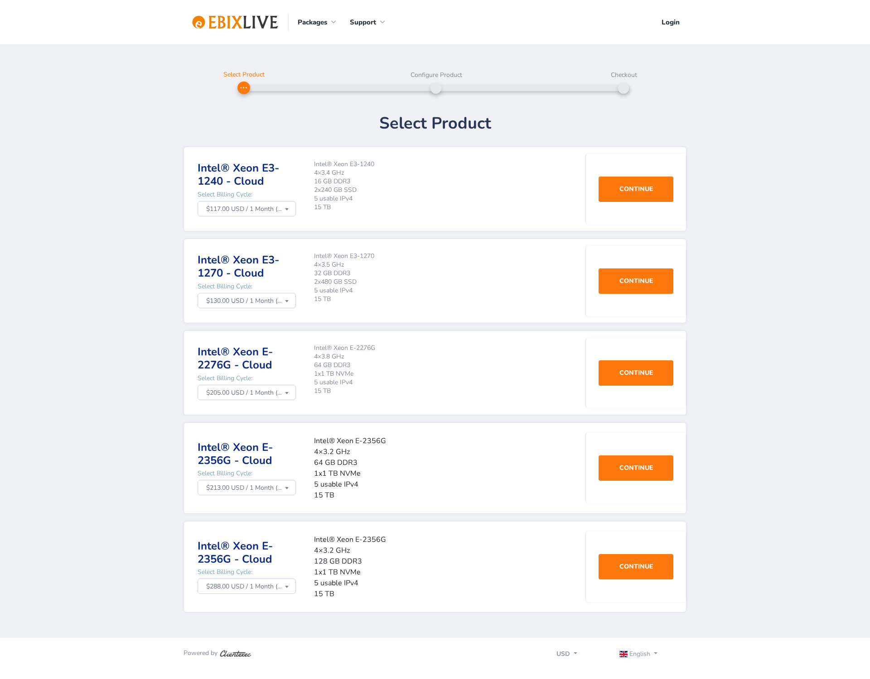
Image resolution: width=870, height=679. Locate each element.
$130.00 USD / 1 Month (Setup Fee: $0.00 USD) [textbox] (250, 300)
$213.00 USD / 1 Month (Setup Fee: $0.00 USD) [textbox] (250, 487)
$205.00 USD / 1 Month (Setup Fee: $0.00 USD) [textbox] (250, 392)
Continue (636, 189)
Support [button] (363, 22)
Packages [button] (312, 22)
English (640, 654)
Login (671, 22)
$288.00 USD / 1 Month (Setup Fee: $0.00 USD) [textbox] (250, 586)
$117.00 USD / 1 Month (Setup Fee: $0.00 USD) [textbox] (250, 209)
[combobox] (247, 208)
